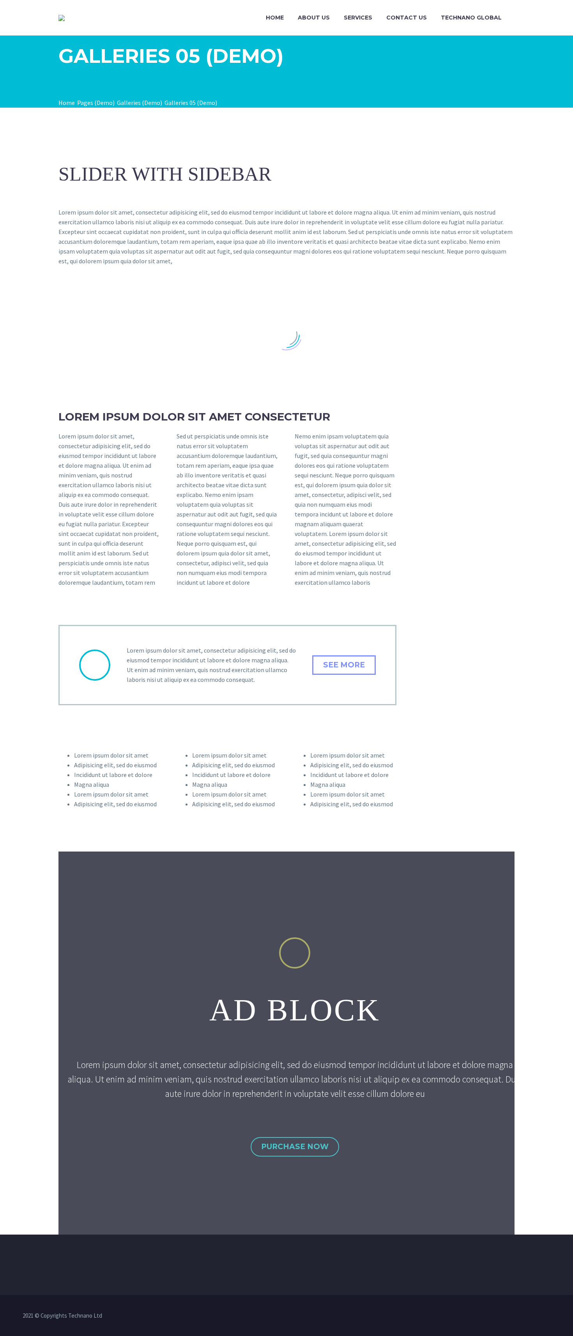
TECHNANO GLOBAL (471, 17)
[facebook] (256, 1316)
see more (344, 664)
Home (275, 17)
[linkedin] (266, 1316)
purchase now (295, 1146)
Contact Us (406, 17)
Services (358, 17)
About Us (314, 17)
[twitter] (276, 1316)
